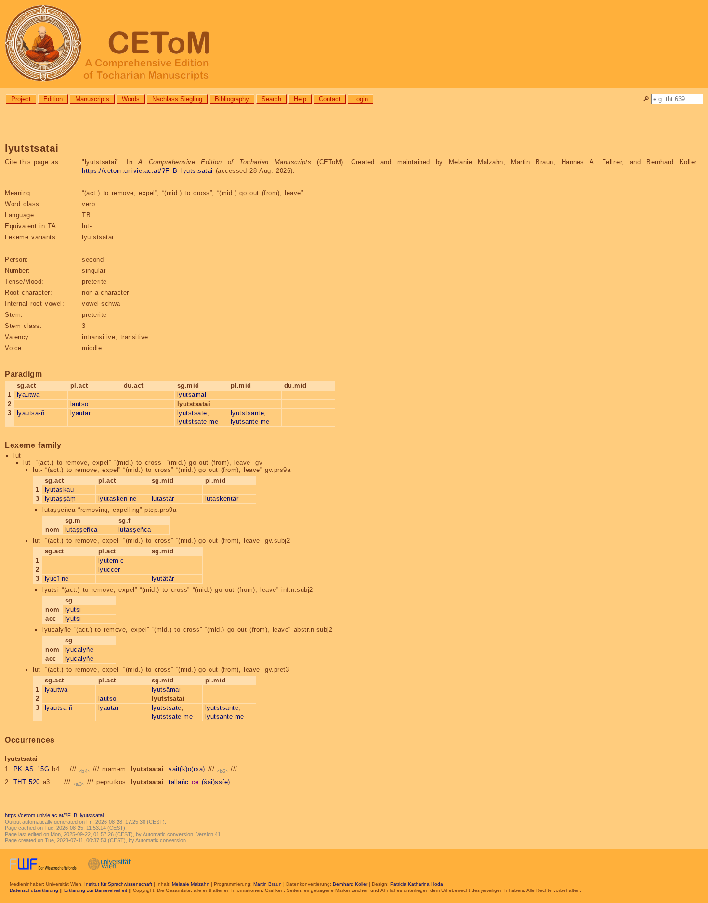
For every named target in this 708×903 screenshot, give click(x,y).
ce (195, 781)
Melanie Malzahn (191, 884)
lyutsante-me (250, 421)
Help (300, 99)
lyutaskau (59, 489)
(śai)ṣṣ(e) (216, 781)
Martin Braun (267, 884)
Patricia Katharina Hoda (416, 884)
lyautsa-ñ (31, 413)
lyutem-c (111, 560)
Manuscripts (92, 99)
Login (360, 99)
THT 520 (26, 781)
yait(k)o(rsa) (187, 768)
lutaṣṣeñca (81, 529)
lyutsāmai (192, 394)
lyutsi (73, 609)
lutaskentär (222, 498)
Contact (330, 99)
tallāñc (179, 781)
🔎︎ (646, 99)
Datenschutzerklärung (34, 890)
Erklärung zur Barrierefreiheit (95, 890)
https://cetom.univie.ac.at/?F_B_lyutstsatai (147, 170)
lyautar (80, 413)
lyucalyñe (79, 649)
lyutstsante (247, 413)
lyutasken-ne (117, 498)
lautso (79, 403)
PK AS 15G (31, 768)
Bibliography (232, 99)
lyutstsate (192, 413)
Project (21, 99)
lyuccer (109, 569)
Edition (53, 99)
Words (131, 99)
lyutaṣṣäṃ (60, 498)
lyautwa (28, 394)
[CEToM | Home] (354, 44)
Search (271, 99)
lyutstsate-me (198, 421)
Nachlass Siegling (177, 99)
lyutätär (163, 578)
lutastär (163, 498)
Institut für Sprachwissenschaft (118, 884)
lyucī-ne (57, 578)
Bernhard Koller (350, 884)
